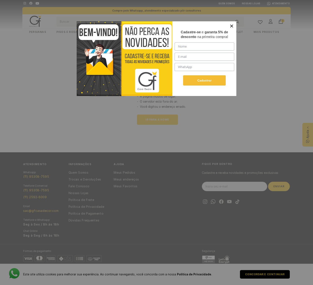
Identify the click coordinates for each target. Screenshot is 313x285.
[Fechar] (231, 26)
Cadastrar (204, 80)
